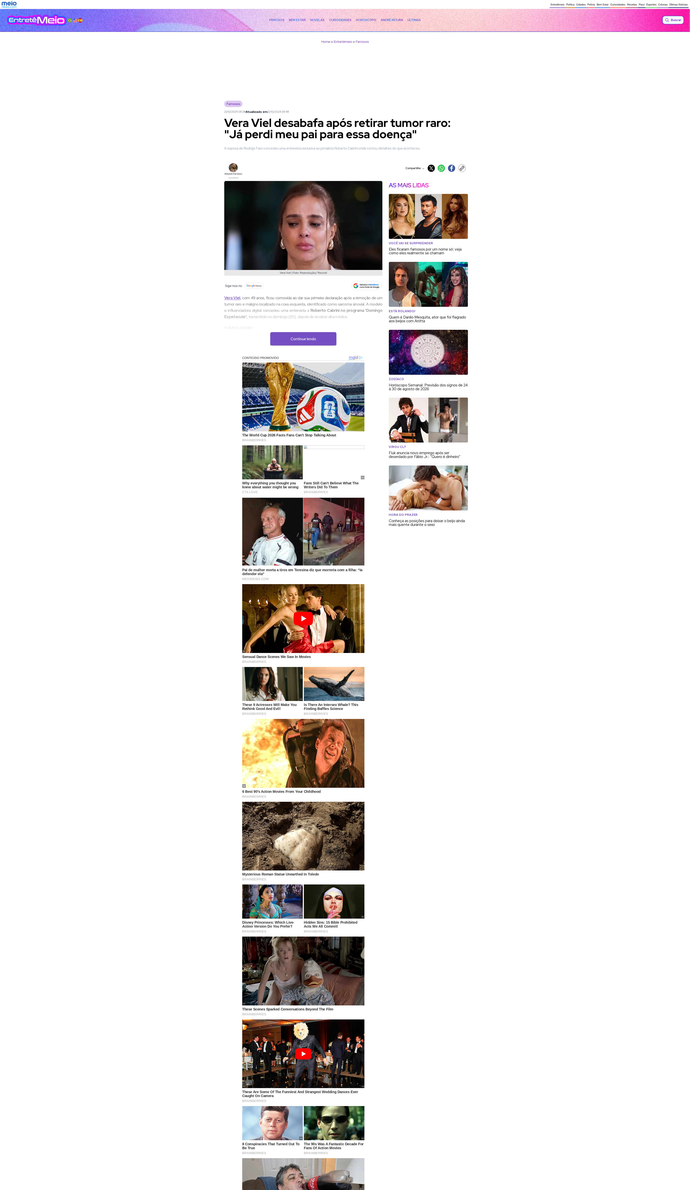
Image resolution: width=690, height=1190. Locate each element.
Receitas (632, 4)
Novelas (317, 20)
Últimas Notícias (678, 4)
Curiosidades (617, 4)
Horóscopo (366, 20)
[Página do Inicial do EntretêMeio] (36, 20)
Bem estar (297, 20)
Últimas (414, 20)
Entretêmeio (557, 4)
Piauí (642, 4)
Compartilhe (415, 168)
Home (325, 42)
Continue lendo (303, 338)
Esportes (651, 4)
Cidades (581, 4)
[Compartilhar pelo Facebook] (451, 168)
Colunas (663, 4)
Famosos (276, 20)
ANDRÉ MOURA (392, 20)
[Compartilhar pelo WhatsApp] (441, 168)
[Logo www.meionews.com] (9, 4)
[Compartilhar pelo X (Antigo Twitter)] (431, 168)
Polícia (591, 4)
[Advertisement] (345, 74)
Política (570, 4)
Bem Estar (603, 4)
